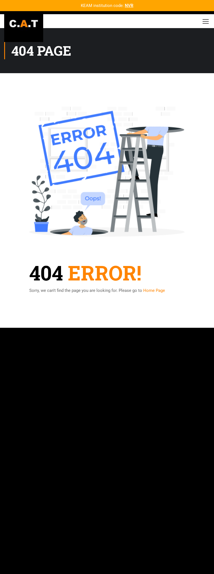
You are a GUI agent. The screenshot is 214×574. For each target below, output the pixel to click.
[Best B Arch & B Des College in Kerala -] (23, 22)
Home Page (154, 290)
